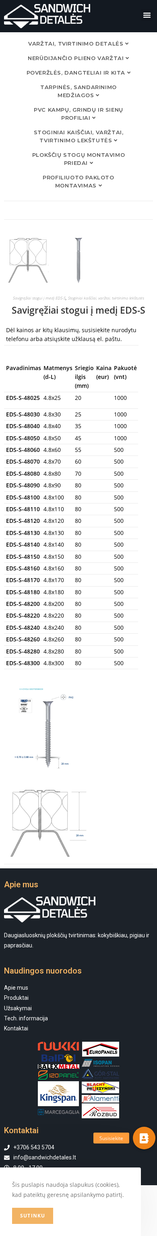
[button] (147, 15)
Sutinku (32, 1215)
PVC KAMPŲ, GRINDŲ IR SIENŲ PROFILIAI (78, 113)
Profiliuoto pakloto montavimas (78, 181)
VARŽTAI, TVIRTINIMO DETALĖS (76, 43)
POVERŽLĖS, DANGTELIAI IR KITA (77, 72)
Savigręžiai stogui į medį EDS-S (39, 298)
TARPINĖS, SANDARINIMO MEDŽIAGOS (78, 91)
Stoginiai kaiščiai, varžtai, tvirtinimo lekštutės (79, 136)
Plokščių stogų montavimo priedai (78, 159)
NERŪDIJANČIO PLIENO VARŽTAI (77, 58)
